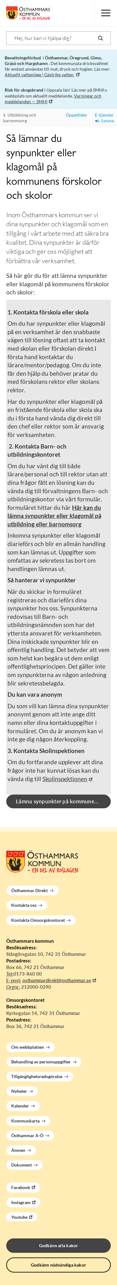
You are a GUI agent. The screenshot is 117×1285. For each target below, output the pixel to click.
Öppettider (75, 115)
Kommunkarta (25, 1120)
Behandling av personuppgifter (41, 1061)
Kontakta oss (24, 905)
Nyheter (19, 1091)
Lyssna (107, 120)
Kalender (20, 1105)
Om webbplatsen (27, 1047)
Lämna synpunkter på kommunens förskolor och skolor (63, 801)
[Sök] (100, 38)
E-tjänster (103, 115)
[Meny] (105, 13)
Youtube (19, 1217)
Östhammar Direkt (29, 890)
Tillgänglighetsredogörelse (36, 1076)
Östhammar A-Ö (27, 1135)
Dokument (21, 1164)
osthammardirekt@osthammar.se (56, 980)
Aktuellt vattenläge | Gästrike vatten (40, 74)
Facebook (20, 1187)
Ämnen (18, 1150)
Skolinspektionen (64, 778)
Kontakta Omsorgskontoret (38, 920)
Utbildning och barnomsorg (19, 117)
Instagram (21, 1202)
